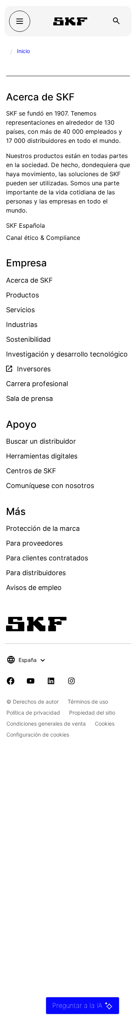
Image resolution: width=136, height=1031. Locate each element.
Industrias (21, 325)
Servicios (20, 310)
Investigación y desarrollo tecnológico (67, 354)
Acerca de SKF (29, 280)
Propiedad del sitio (92, 712)
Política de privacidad (33, 712)
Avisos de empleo (34, 587)
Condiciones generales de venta (46, 723)
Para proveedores (34, 543)
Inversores (33, 369)
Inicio (23, 51)
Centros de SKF (31, 471)
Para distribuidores (36, 573)
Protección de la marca (43, 528)
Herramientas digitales (41, 456)
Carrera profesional (37, 384)
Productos (22, 295)
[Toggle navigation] (19, 21)
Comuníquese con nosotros (50, 486)
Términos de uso (88, 701)
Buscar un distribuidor (41, 441)
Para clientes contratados (47, 558)
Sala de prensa (29, 398)
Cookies (104, 723)
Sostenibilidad (28, 339)
